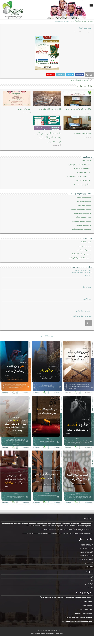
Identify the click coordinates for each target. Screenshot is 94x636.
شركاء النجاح (89, 584)
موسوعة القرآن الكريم (84, 246)
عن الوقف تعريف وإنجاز (83, 225)
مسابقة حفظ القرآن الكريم (82, 169)
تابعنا (91, 580)
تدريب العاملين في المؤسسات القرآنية (79, 177)
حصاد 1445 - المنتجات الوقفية (81, 229)
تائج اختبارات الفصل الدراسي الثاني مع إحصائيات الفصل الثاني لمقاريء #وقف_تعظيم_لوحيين (48, 137)
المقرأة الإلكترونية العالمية (82, 185)
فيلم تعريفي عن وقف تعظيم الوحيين (49, 109)
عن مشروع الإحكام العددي (82, 213)
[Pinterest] (54, 630)
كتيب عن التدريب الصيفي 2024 (81, 221)
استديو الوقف (86, 161)
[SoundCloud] (49, 630)
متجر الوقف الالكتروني (84, 250)
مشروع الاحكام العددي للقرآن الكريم (79, 165)
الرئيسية (91, 21)
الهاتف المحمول (87, 287)
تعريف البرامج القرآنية (84, 201)
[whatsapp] (43, 630)
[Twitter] (57, 630)
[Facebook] (59, 630)
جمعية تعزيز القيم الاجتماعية (81, 254)
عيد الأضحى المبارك (24, 109)
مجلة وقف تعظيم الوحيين (82, 181)
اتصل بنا (90, 587)
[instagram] (46, 630)
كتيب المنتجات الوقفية (84, 197)
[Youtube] (52, 630)
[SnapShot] (41, 630)
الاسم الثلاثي (88, 275)
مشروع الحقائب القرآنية (83, 217)
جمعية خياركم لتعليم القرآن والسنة (80, 258)
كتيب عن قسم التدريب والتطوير (81, 209)
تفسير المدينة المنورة (84, 173)
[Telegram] (39, 630)
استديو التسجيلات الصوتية (82, 133)
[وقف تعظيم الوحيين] (47, 9)
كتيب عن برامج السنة (84, 205)
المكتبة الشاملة (86, 242)
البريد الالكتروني (87, 299)
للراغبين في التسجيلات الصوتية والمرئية (78, 109)
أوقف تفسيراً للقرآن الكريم (78, 21)
